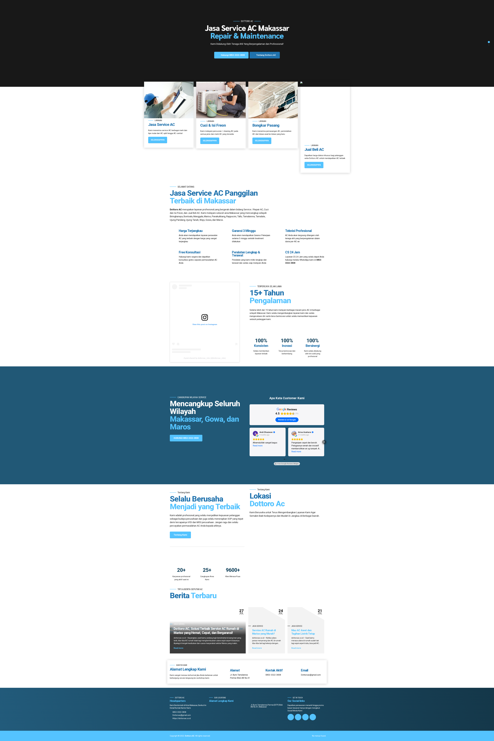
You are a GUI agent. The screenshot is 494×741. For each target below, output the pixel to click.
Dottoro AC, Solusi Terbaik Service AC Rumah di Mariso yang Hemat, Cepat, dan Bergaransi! (206, 631)
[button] (250, 442)
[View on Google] (255, 433)
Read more (178, 648)
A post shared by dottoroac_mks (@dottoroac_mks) (205, 358)
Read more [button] (258, 445)
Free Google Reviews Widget (287, 464)
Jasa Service (179, 624)
